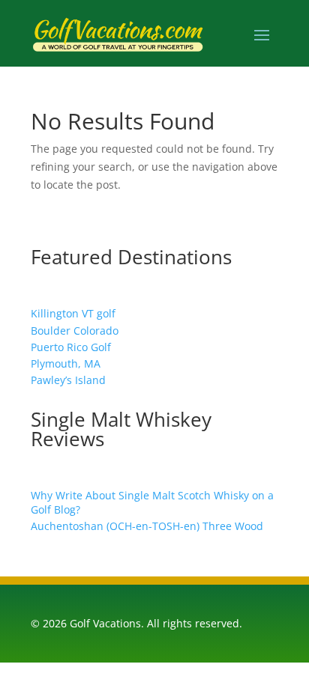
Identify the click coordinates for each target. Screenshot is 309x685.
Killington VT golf (73, 313)
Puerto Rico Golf (71, 347)
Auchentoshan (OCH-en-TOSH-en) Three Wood (147, 526)
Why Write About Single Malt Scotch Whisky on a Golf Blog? (152, 502)
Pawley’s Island (68, 380)
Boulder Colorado (74, 330)
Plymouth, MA (65, 363)
